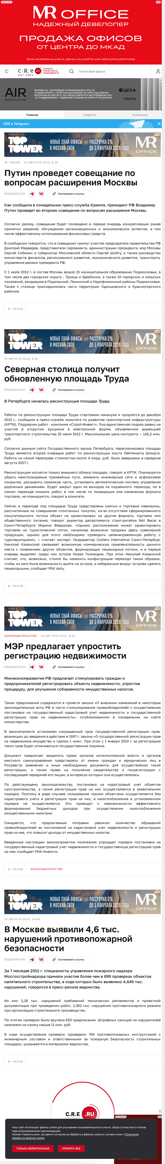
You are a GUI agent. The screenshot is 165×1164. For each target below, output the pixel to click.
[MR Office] (81, 32)
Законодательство (20, 635)
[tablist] (82, 115)
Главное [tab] (32, 115)
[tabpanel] (82, 640)
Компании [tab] (140, 115)
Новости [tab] (89, 115)
